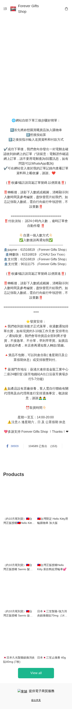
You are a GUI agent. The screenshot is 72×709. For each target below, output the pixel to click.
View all (36, 673)
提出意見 (36, 700)
